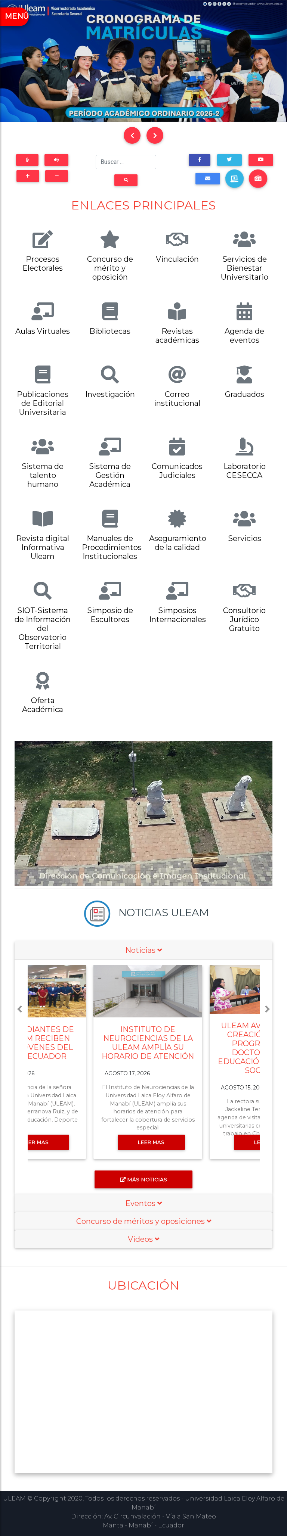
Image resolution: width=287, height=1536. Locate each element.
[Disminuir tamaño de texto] (56, 176)
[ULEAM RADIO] (258, 178)
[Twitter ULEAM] (229, 160)
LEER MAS (89, 1142)
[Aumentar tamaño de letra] (27, 176)
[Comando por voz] (27, 160)
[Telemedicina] (234, 178)
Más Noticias (147, 1179)
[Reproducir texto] (56, 160)
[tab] (143, 950)
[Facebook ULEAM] (199, 160)
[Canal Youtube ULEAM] (261, 160)
